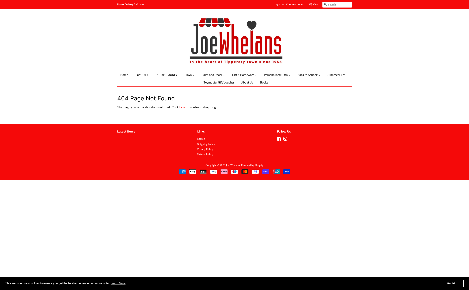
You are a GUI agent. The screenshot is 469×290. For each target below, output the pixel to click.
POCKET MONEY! (167, 75)
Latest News (126, 131)
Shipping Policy (206, 144)
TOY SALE (142, 75)
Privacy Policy (205, 149)
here (182, 107)
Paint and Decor (212, 75)
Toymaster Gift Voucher (219, 82)
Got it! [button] (451, 283)
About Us (247, 82)
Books (264, 82)
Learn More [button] (118, 283)
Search (201, 138)
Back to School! (308, 75)
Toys (188, 75)
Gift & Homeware (243, 75)
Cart (315, 4)
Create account (295, 4)
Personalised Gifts (276, 75)
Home (124, 75)
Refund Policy (205, 154)
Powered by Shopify (252, 165)
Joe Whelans (233, 165)
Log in (277, 4)
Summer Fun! (336, 75)
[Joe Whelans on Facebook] (279, 139)
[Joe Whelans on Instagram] (285, 139)
